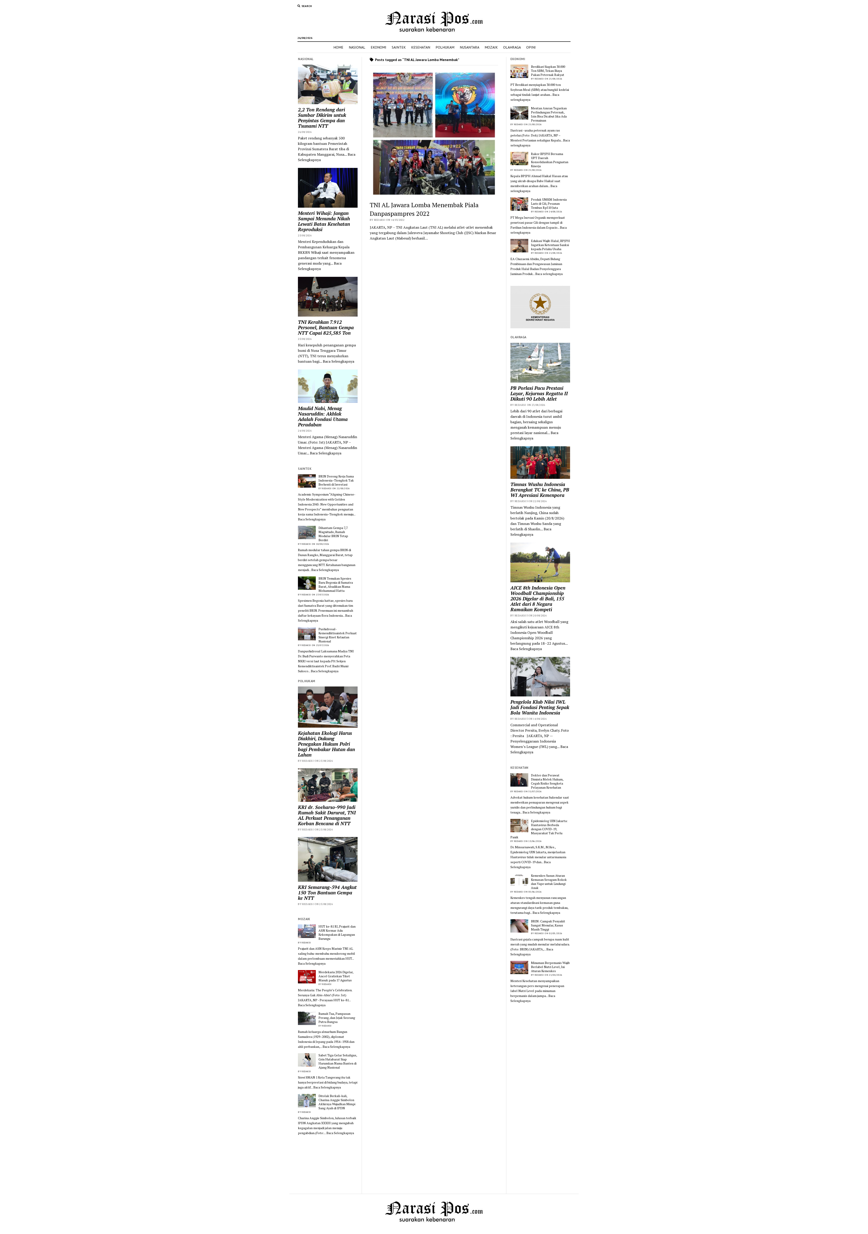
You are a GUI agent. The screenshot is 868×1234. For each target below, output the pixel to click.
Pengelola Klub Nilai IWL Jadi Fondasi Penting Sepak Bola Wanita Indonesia (539, 707)
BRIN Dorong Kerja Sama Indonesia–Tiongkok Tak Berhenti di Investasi (336, 480)
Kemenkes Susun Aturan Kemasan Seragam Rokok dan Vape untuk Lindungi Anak (549, 882)
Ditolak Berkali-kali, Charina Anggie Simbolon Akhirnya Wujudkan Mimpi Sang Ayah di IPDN (336, 1102)
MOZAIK (491, 47)
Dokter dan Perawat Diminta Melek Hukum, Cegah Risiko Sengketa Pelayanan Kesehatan (547, 781)
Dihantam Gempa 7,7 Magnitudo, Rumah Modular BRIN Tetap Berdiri (333, 534)
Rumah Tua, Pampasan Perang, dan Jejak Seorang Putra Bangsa (336, 1018)
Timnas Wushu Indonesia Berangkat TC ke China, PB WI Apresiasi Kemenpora (539, 490)
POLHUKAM (445, 47)
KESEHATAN (420, 47)
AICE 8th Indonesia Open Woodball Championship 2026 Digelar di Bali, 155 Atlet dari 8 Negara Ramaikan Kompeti (537, 598)
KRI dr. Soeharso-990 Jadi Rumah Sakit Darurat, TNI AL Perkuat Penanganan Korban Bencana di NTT (327, 815)
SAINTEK (399, 47)
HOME (338, 47)
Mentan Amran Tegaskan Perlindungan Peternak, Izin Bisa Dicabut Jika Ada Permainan (549, 114)
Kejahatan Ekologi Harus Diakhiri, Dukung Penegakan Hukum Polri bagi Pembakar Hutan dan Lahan (326, 743)
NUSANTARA (469, 47)
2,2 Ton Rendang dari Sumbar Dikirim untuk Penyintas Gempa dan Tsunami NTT (322, 118)
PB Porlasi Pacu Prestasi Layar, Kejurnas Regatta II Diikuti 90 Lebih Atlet (539, 393)
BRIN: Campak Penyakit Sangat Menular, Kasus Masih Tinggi (548, 925)
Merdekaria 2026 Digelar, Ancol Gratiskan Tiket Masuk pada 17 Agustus (335, 976)
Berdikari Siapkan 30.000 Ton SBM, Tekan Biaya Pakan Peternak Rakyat (548, 71)
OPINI (531, 47)
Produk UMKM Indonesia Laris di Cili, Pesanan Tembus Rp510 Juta (549, 203)
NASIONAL (357, 47)
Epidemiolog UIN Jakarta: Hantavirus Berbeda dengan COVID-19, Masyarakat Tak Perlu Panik (539, 829)
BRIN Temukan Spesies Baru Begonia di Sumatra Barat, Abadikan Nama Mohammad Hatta (335, 584)
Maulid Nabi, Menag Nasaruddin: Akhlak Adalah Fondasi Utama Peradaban (323, 416)
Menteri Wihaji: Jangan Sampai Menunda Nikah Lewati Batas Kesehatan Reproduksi (324, 221)
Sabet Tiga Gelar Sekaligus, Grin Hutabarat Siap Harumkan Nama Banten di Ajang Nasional (337, 1061)
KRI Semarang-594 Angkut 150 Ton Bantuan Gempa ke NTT (327, 892)
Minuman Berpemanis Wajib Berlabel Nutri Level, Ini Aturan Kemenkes (550, 967)
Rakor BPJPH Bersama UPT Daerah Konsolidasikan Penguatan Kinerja (549, 160)
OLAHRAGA (512, 47)
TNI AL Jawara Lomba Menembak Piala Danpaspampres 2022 (424, 209)
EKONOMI (378, 47)
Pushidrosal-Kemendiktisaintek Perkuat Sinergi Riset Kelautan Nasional (337, 635)
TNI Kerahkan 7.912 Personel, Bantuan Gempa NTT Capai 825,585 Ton (326, 327)
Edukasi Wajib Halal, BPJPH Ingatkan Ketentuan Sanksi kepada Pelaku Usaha (550, 245)
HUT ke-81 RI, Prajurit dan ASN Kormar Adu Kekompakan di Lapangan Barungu (337, 932)
